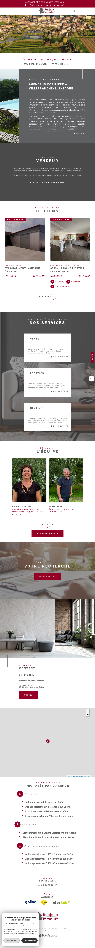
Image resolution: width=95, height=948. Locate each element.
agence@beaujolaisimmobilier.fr (32, 677)
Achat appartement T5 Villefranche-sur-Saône (49, 860)
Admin (61, 926)
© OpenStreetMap (85, 773)
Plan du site (41, 926)
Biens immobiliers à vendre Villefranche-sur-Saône (49, 829)
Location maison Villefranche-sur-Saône (46, 808)
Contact (92, 357)
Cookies (83, 926)
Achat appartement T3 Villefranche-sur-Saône (49, 850)
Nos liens (67, 926)
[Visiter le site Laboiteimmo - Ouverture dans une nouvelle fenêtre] (47, 934)
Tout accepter (29, 940)
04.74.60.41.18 (26, 671)
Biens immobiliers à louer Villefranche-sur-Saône (48, 834)
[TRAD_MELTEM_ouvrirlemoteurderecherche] (73, 11)
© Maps (75, 773)
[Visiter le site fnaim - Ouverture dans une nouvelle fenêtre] (44, 899)
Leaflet (68, 773)
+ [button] (88, 707)
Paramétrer (12, 940)
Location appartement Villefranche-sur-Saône (49, 812)
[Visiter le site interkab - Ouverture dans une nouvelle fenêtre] (61, 899)
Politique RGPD (75, 926)
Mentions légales (52, 926)
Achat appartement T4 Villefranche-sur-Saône (49, 855)
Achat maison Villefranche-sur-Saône (45, 798)
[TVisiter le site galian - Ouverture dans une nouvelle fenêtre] (30, 899)
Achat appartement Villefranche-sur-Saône (47, 803)
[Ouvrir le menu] (83, 11)
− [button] (88, 711)
